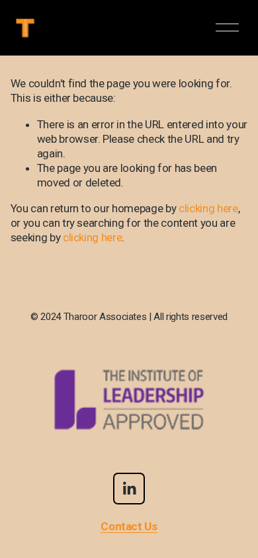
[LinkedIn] (129, 488)
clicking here (208, 208)
